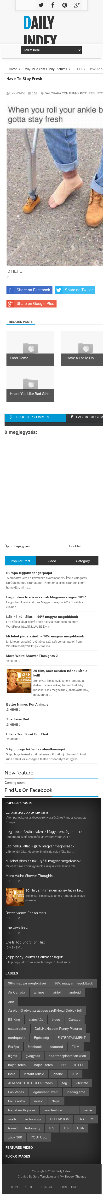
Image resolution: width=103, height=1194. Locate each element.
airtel (57, 992)
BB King (14, 1019)
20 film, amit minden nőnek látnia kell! (54, 890)
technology (32, 1119)
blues (56, 1019)
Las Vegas (16, 1092)
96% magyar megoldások (73, 983)
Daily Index (40, 32)
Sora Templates (43, 1176)
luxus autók (16, 1101)
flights (12, 1056)
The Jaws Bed (17, 927)
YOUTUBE (39, 1137)
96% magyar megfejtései (27, 983)
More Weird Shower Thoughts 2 (31, 876)
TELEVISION (59, 1119)
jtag (64, 1083)
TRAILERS (86, 1119)
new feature (53, 1110)
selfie (88, 1110)
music (38, 1101)
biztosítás (36, 1019)
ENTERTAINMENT (71, 1038)
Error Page (69, 1187)
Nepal (56, 1101)
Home (14, 1187)
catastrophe (17, 1028)
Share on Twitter (79, 290)
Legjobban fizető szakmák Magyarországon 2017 (44, 832)
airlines (39, 992)
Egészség (41, 1038)
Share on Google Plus (35, 304)
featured (56, 1047)
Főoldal (74, 546)
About (30, 1187)
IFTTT (79, 1065)
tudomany (32, 1128)
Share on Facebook (33, 290)
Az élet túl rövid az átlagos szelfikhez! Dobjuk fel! (45, 1010)
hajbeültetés (43, 1065)
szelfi (12, 1119)
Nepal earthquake (21, 1110)
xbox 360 (15, 1137)
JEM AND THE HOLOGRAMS (30, 1083)
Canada (74, 1019)
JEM (75, 1074)
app (11, 1001)
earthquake (16, 1038)
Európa (13, 1047)
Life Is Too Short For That (25, 942)
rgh (72, 1110)
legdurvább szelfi (45, 1092)
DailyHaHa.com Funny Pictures (70, 93)
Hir (63, 1065)
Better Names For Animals (26, 913)
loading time (76, 1092)
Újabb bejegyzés (17, 546)
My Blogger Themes (73, 1176)
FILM (76, 1047)
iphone (58, 1074)
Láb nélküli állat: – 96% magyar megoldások (40, 846)
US (66, 1128)
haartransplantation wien (67, 1056)
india (11, 1074)
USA (80, 1128)
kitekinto (82, 1083)
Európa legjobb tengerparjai (27, 812)
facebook (35, 1047)
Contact (48, 1187)
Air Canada (16, 992)
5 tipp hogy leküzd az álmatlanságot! (34, 957)
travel (12, 1128)
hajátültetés (17, 1065)
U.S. (52, 1128)
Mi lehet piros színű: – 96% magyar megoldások (43, 861)
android (75, 992)
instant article (34, 1074)
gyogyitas (33, 1056)
